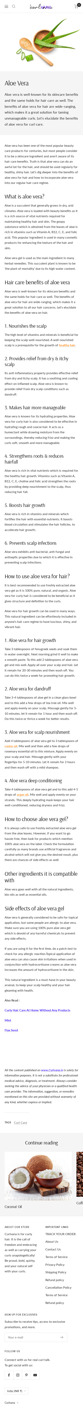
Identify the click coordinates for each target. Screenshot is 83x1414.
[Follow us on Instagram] (17, 1375)
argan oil (22, 794)
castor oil (11, 746)
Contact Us (53, 1249)
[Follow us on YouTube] (35, 1375)
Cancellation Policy (58, 1287)
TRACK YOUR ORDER (60, 1234)
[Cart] (76, 6)
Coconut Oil (13, 1206)
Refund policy (54, 1280)
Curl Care (20, 1122)
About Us (51, 1241)
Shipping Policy (55, 1272)
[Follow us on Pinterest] (26, 1375)
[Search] (13, 6)
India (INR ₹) (14, 1391)
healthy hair (67, 345)
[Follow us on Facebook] (9, 1375)
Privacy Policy (54, 1264)
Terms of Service (56, 1257)
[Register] (62, 1337)
